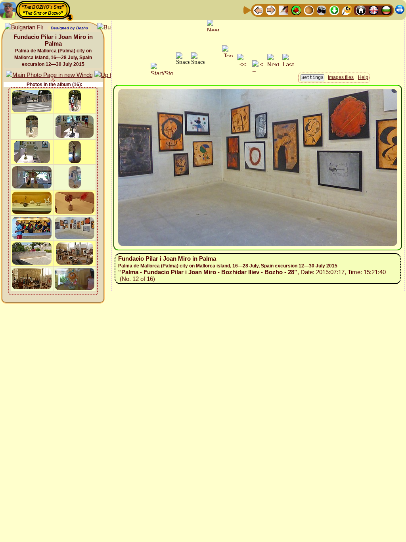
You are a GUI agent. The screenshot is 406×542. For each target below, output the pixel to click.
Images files (341, 77)
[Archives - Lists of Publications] (283, 9)
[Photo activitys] (321, 9)
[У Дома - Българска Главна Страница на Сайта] (386, 9)
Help (363, 77)
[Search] (347, 9)
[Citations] (296, 9)
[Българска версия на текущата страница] (24, 27)
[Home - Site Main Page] (361, 9)
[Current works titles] (309, 9)
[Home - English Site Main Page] (373, 9)
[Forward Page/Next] (271, 9)
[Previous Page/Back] (258, 9)
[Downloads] (334, 9)
